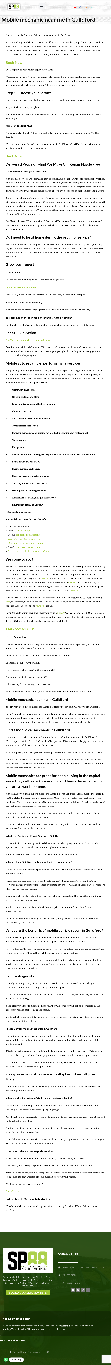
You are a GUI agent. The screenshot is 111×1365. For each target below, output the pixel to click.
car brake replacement (27, 534)
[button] (42, 6)
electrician (76, 590)
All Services (19, 1340)
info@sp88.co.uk (11, 1329)
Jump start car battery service (24, 538)
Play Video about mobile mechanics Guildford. (29, 340)
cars (8, 601)
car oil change (22, 530)
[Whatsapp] (6, 1360)
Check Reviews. (13, 1191)
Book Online (6, 1340)
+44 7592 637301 (21, 629)
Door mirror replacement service (25, 543)
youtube (39, 605)
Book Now (14, 62)
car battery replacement (28, 547)
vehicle (71, 582)
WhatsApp (64, 1325)
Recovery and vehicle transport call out (28, 551)
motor (44, 578)
